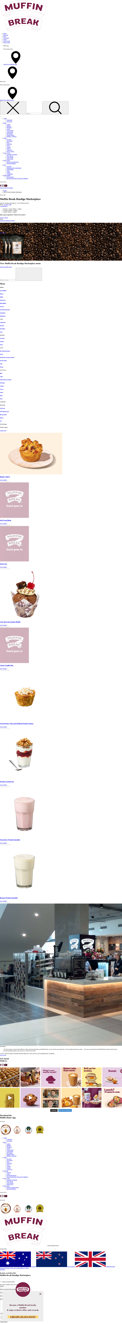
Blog (4, 165)
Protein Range (10, 135)
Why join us (10, 156)
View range (3, 232)
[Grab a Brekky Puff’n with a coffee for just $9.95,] (71, 1098)
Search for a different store (10, 64)
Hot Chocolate (3, 414)
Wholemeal (2, 316)
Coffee (5, 118)
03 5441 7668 (7, 204)
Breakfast (9, 127)
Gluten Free (3, 300)
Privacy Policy (10, 151)
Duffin (1, 297)
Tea (1, 421)
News (8, 142)
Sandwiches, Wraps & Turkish (7, 357)
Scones (1, 392)
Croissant (2, 338)
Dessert (1, 293)
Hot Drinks (10, 133)
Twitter (13, 220)
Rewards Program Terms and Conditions (17, 178)
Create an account (23, 1317)
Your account (10, 177)
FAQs (8, 145)
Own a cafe (6, 41)
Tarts (1, 398)
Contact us (9, 150)
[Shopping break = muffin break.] (92, 1098)
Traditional (2, 312)
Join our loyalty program (6, 188)
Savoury (2, 306)
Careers (9, 147)
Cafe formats (10, 157)
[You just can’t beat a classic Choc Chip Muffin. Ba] (30, 1098)
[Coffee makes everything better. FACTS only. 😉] (51, 1098)
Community (10, 174)
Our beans (9, 121)
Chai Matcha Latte (4, 411)
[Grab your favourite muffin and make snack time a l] (30, 1077)
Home (5, 190)
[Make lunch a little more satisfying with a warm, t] (10, 1098)
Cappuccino (3, 322)
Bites (1, 373)
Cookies (2, 386)
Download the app (11, 1175)
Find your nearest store (13, 162)
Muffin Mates (6, 175)
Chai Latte (2, 408)
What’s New (10, 159)
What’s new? (10, 1184)
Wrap (1, 344)
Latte (1, 332)
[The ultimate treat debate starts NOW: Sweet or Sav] (112, 1077)
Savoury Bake (3, 360)
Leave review (4, 1321)
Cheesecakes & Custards (5, 379)
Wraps (1, 367)
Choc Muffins (3, 290)
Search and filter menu (6, 267)
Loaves (1, 389)
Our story (9, 139)
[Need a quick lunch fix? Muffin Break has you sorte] (112, 1098)
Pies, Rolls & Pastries (5, 351)
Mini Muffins (3, 303)
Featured (9, 166)
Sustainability (10, 169)
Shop (4, 36)
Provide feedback (11, 163)
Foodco (9, 148)
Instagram (8, 220)
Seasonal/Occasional (5, 309)
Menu (4, 33)
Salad (1, 354)
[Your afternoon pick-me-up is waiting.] (71, 1077)
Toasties (2, 341)
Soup (1, 363)
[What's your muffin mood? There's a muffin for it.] (51, 1077)
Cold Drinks (10, 132)
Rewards (5, 35)
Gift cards (9, 144)
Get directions (3, 206)
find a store (6, 42)
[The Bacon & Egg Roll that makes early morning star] (92, 1077)
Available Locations (12, 154)
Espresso (2, 325)
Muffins (9, 126)
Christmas (2, 382)
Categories (9, 120)
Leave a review (4, 217)
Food (8, 171)
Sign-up (9, 1172)
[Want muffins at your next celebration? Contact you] (10, 1077)
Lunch (8, 129)
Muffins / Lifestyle (11, 136)
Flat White (2, 328)
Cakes (1, 376)
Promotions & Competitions (14, 168)
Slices (1, 395)
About (5, 39)
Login (8, 1174)
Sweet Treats (10, 130)
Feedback (2, 1269)
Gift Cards (6, 38)
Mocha (1, 417)
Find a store (6, 160)
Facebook (2, 220)
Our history (10, 141)
